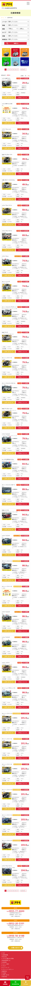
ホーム (2, 17)
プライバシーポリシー (8, 969)
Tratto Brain (21, 979)
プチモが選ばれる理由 (8, 958)
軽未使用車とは (6, 960)
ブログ (4, 965)
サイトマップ (5, 967)
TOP (3, 953)
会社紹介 (4, 962)
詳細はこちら (21, 97)
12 (21, 69)
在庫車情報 (5, 955)
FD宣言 (4, 973)
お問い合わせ (7, 97)
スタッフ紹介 (5, 964)
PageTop (27, 977)
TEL (15, 911)
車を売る (4, 956)
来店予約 (4, 976)
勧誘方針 (4, 971)
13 (23, 69)
